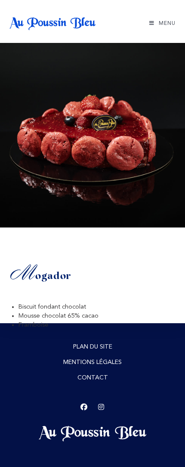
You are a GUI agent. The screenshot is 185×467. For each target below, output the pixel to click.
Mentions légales (92, 362)
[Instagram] (101, 407)
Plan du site (92, 347)
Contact (92, 378)
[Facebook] (84, 407)
